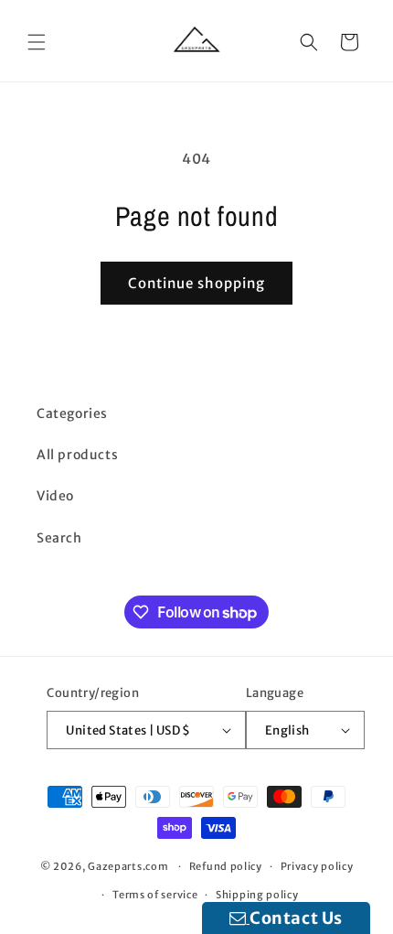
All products (77, 454)
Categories (72, 413)
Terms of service (154, 894)
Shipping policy (257, 894)
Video (55, 496)
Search (59, 538)
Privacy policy (317, 866)
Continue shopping (196, 283)
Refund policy (225, 866)
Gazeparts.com (128, 866)
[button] (36, 42)
